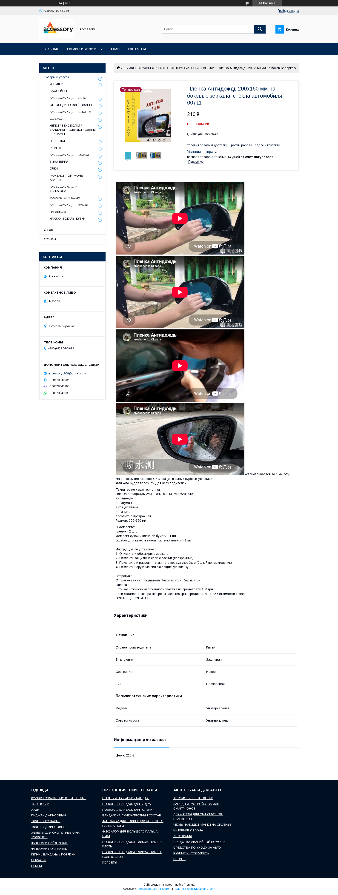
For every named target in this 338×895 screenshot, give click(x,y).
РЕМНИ (36, 866)
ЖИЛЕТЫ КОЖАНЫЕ (45, 821)
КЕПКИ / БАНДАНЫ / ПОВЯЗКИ (53, 854)
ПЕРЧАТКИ (57, 141)
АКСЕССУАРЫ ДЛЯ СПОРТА (70, 111)
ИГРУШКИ (56, 84)
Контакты (137, 49)
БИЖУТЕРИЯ (59, 161)
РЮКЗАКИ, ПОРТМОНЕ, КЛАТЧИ (66, 177)
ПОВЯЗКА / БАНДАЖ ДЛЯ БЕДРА (126, 804)
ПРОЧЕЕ (179, 859)
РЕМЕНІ (55, 148)
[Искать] (260, 29)
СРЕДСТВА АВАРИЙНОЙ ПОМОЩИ (199, 842)
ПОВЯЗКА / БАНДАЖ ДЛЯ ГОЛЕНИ (127, 809)
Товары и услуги (81, 49)
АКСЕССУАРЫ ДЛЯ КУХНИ (69, 205)
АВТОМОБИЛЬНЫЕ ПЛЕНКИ (192, 68)
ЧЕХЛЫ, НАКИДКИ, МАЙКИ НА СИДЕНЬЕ (202, 824)
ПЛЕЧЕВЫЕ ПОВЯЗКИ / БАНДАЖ (125, 798)
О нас (114, 49)
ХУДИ (35, 809)
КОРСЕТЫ (109, 862)
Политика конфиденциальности (194, 888)
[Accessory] (56, 37)
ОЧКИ (54, 168)
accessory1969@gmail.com (67, 373)
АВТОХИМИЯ (182, 836)
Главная (50, 49)
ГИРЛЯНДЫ (58, 211)
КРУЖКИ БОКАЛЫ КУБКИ (67, 218)
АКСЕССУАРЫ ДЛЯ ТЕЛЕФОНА (63, 189)
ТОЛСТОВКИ (40, 804)
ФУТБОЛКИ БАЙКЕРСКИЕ (49, 843)
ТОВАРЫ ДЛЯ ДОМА (65, 197)
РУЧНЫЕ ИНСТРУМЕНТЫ (191, 853)
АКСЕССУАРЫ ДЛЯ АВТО (148, 68)
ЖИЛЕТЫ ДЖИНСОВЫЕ (48, 827)
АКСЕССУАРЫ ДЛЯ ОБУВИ (69, 154)
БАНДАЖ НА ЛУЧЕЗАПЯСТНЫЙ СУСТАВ (131, 815)
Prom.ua (189, 884)
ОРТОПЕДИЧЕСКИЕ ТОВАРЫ (71, 105)
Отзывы (50, 239)
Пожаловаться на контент (155, 888)
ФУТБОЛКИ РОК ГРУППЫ (49, 848)
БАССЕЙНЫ (58, 91)
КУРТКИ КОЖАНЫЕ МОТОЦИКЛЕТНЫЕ (58, 798)
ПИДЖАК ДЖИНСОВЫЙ (48, 815)
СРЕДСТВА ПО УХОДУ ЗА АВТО (197, 847)
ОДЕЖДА (56, 118)
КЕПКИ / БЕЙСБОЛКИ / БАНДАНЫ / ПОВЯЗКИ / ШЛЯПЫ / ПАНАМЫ (73, 130)
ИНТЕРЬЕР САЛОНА (188, 830)
